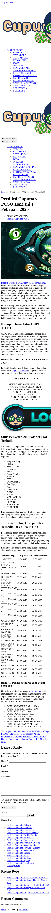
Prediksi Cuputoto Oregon (18, 853)
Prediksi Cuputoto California (19, 827)
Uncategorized (13, 865)
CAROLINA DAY (21, 85)
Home (3, 192)
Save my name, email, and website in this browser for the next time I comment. (25, 801)
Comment (6, 776)
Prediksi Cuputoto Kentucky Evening (23, 843)
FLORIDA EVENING (23, 80)
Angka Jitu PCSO (30, 731)
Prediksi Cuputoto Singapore (20, 858)
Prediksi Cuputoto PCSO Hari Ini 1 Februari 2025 (23, 283)
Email (4, 766)
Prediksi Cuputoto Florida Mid (20, 837)
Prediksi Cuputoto (15, 736)
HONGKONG (20, 60)
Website (4, 771)
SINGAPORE (19, 55)
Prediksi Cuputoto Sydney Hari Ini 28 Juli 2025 (28, 885)
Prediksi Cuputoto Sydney (18, 860)
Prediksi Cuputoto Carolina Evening (23, 832)
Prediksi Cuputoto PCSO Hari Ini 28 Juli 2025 (27, 877)
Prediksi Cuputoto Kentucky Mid (22, 845)
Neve (3, 909)
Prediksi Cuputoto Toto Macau (20, 863)
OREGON (18, 65)
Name (4, 761)
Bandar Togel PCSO (16, 734)
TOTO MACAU (20, 58)
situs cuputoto (35, 691)
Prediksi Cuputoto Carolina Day (21, 830)
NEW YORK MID (21, 68)
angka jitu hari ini (14, 731)
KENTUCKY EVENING (25, 75)
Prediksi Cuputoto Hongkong (20, 840)
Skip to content (8, 2)
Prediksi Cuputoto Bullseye (19, 825)
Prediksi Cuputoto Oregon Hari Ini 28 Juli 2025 (28, 892)
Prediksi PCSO (35, 739)
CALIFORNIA (20, 88)
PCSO (16, 63)
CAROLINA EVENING (24, 83)
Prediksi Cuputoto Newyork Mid (21, 850)
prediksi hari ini (21, 739)
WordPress (23, 909)
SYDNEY (18, 52)
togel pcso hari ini (20, 370)
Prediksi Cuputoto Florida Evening (22, 835)
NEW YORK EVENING (24, 70)
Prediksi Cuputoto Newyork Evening (23, 848)
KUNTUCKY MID (22, 73)
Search (4, 812)
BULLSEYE (19, 91)
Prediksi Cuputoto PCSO (18, 219)
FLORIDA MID (20, 78)
